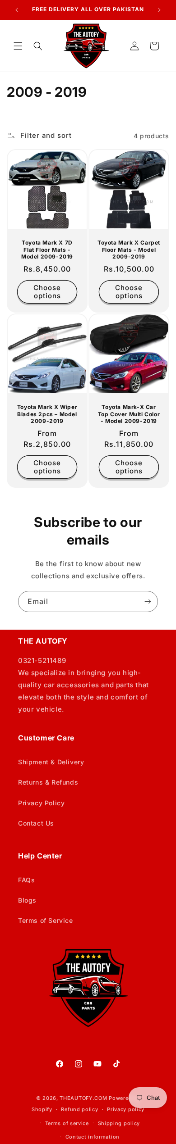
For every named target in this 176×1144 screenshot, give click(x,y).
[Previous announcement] (17, 10)
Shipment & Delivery (51, 762)
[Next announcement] (159, 10)
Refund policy (79, 1109)
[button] (18, 46)
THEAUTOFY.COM (83, 1098)
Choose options (47, 291)
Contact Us (36, 823)
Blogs (27, 900)
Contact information (92, 1137)
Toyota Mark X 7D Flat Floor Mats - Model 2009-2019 (47, 249)
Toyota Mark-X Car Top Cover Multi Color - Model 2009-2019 (129, 414)
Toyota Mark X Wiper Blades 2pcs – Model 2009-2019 (47, 414)
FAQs (26, 880)
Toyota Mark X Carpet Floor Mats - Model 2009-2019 (128, 249)
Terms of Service (45, 920)
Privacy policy (125, 1109)
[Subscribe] (147, 601)
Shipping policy (119, 1123)
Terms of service (67, 1123)
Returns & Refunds (48, 782)
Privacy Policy (41, 803)
